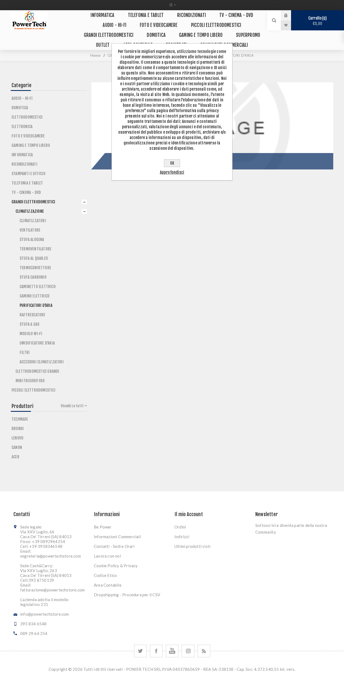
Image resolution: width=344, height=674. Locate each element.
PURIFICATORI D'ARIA (36, 305)
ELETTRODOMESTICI (27, 117)
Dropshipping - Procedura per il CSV (127, 594)
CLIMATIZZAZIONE (30, 211)
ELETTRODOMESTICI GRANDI (37, 371)
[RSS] (204, 651)
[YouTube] (172, 651)
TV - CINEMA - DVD (26, 192)
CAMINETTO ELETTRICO (38, 286)
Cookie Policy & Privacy (116, 565)
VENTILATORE (30, 230)
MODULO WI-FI (31, 333)
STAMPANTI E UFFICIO (28, 173)
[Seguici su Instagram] (188, 651)
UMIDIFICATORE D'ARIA (37, 343)
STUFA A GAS (29, 324)
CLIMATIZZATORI (33, 220)
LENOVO (17, 438)
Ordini (180, 526)
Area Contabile (107, 585)
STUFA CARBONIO (33, 277)
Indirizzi (181, 536)
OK (172, 163)
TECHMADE (20, 419)
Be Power (103, 526)
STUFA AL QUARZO (34, 258)
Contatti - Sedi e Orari (114, 546)
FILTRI (25, 352)
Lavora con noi (107, 556)
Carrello (316, 21)
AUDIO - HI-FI (22, 98)
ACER (15, 456)
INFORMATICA (22, 154)
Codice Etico (105, 575)
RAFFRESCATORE (32, 314)
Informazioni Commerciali (117, 536)
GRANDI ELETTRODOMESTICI (33, 201)
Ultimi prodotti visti (192, 546)
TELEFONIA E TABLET (27, 183)
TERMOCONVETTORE (35, 267)
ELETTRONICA (22, 126)
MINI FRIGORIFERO (30, 380)
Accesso (290, 15)
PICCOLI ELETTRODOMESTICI (33, 390)
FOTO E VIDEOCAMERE (28, 136)
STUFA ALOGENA (32, 239)
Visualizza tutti (72, 406)
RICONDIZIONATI (24, 164)
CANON (17, 447)
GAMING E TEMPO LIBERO (31, 145)
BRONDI (18, 428)
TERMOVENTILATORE (35, 248)
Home (95, 55)
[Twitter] (140, 651)
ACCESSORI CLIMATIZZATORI (42, 361)
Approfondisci (172, 172)
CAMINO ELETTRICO (34, 296)
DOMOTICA (20, 107)
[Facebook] (156, 651)
